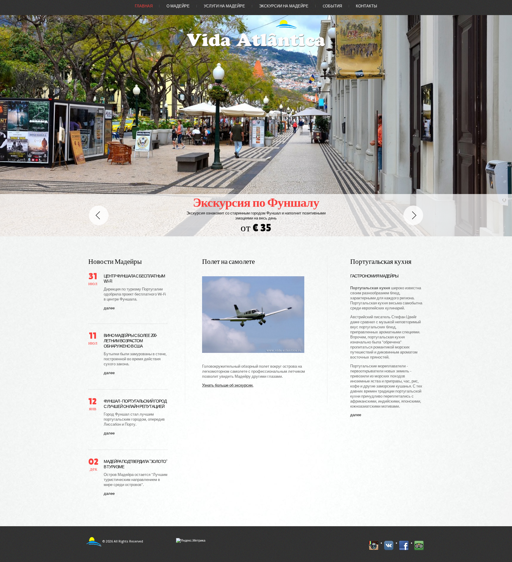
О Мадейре (178, 6)
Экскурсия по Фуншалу (256, 202)
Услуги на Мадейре (224, 6)
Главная (144, 6)
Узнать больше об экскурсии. (227, 385)
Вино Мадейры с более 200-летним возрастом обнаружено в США (130, 340)
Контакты (366, 6)
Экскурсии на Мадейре (283, 6)
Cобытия (332, 6)
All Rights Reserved (128, 541)
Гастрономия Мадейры (374, 276)
